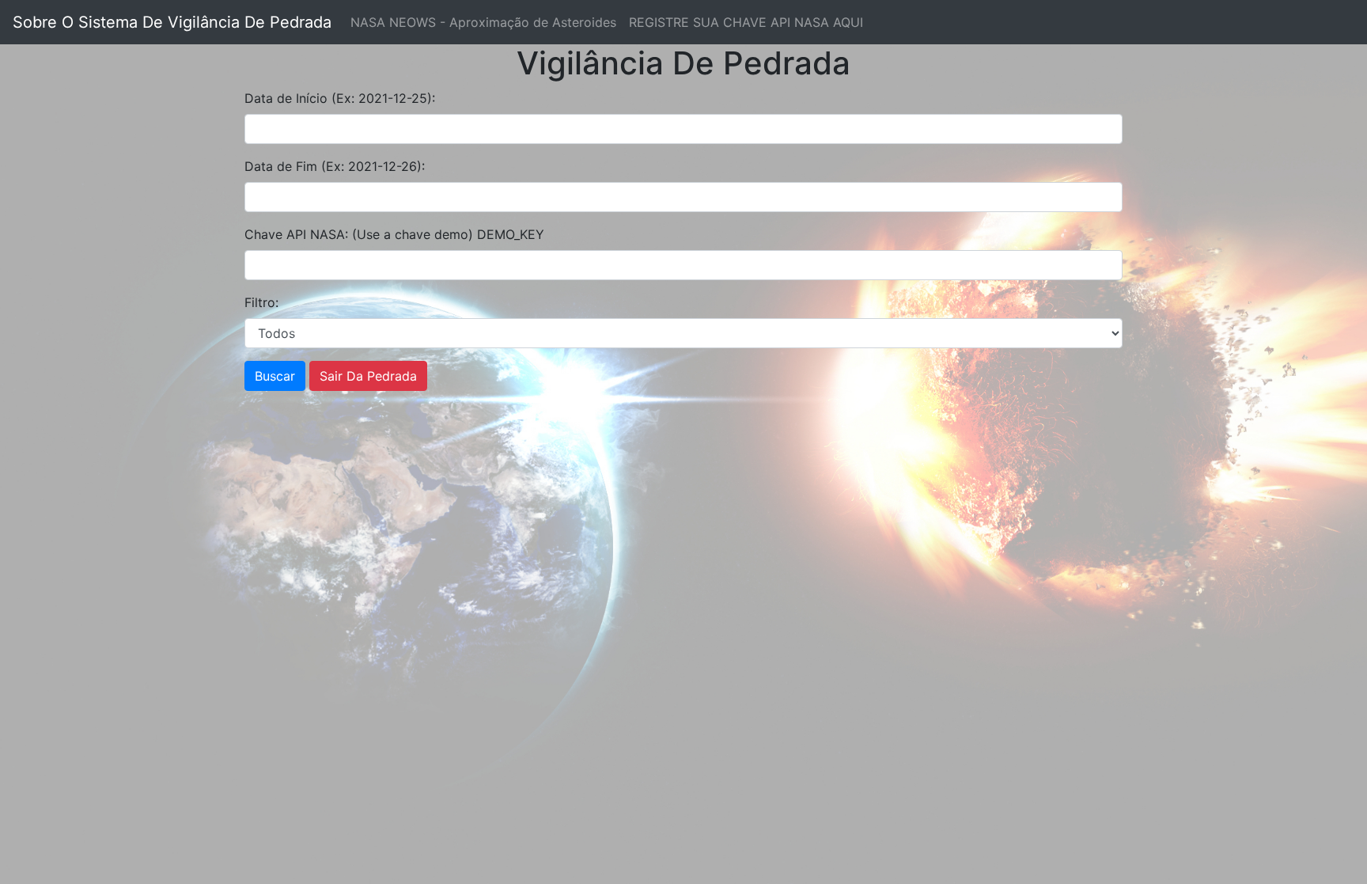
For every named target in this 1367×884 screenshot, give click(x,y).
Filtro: (261, 302)
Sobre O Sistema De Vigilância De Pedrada (172, 22)
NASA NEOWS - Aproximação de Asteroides (483, 22)
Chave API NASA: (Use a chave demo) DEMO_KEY (394, 234)
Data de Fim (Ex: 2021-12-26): (334, 166)
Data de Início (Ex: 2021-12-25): (339, 98)
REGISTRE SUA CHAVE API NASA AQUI (746, 22)
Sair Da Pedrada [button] (368, 376)
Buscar (275, 376)
